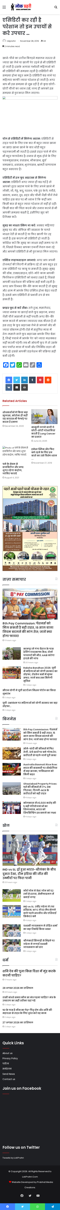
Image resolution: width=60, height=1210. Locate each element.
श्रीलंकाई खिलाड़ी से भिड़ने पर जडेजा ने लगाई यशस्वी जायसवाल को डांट (39, 944)
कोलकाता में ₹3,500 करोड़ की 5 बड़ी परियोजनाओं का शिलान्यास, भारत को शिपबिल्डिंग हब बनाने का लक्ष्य (39, 807)
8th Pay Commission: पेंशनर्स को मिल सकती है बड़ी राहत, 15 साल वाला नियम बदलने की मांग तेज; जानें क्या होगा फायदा (27, 629)
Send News (8, 1074)
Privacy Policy (10, 1058)
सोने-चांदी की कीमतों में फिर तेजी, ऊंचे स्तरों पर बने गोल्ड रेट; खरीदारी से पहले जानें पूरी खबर (40, 752)
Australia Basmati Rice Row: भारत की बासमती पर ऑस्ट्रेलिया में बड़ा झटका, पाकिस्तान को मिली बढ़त (40, 769)
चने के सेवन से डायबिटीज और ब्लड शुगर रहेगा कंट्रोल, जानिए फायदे (13, 468)
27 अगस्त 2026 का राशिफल (17, 1022)
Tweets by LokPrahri (13, 1157)
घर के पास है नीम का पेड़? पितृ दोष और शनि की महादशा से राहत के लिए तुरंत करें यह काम (27, 1011)
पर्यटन (5, 1063)
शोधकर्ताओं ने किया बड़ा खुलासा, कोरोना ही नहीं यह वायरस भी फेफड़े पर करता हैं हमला (15, 417)
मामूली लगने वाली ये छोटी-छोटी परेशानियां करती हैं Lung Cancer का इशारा (43, 432)
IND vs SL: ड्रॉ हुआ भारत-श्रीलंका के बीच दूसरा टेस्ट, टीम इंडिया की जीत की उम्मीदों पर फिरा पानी (29, 873)
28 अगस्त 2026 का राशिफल (17, 988)
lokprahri (11, 41)
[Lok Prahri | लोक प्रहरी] (21, 7)
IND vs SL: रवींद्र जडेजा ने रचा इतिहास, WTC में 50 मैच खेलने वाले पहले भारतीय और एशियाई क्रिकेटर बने (39, 911)
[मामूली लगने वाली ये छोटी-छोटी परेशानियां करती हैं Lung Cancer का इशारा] (44, 416)
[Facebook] (9, 380)
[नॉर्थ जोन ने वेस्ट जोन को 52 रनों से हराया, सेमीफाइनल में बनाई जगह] (11, 895)
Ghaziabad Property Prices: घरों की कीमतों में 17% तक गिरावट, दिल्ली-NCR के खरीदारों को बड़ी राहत (40, 788)
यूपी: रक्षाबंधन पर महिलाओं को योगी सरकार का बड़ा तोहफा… (30, 704)
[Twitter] (16, 380)
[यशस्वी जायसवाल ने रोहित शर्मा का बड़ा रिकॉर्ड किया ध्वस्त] (11, 930)
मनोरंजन (7, 1068)
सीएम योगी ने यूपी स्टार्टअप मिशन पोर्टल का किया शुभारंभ (29, 692)
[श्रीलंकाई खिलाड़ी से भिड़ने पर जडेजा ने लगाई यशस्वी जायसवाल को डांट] (11, 945)
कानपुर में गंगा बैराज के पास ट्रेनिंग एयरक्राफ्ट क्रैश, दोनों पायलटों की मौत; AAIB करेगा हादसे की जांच (38, 653)
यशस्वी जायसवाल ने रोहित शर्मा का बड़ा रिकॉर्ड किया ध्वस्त (40, 927)
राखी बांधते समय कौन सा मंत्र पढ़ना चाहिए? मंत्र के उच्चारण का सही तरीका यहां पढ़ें (29, 999)
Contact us (8, 1079)
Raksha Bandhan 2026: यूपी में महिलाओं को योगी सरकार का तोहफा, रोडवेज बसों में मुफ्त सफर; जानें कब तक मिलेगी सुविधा (40, 674)
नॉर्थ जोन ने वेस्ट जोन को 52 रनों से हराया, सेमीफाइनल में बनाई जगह (38, 894)
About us (7, 1053)
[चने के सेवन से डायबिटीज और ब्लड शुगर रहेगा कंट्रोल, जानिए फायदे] (15, 453)
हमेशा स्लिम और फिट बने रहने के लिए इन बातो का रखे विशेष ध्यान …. (44, 454)
